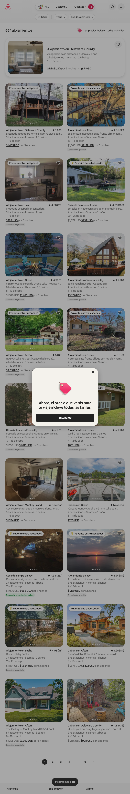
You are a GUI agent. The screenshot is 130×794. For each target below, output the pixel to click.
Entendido (65, 417)
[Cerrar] (93, 372)
